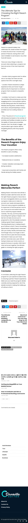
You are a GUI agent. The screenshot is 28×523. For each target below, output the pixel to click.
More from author (16, 347)
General (3, 7)
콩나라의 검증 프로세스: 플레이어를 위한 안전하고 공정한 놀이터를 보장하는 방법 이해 (14, 377)
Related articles (6, 347)
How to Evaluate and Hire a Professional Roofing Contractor (13, 393)
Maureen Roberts (5, 18)
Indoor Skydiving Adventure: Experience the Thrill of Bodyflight (17, 421)
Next (7, 399)
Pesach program (13, 301)
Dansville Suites (13, 519)
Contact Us (4, 504)
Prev (3, 399)
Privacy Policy (5, 507)
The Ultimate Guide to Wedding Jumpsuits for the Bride (6, 318)
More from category (7, 349)
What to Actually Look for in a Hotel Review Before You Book (17, 414)
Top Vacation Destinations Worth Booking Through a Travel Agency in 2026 (17, 429)
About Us (4, 501)
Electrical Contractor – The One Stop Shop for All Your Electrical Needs (22, 319)
